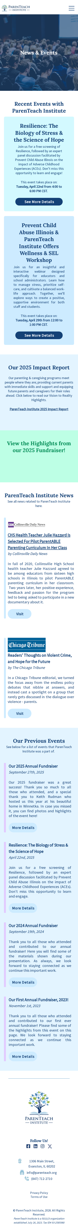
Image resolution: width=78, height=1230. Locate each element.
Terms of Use (39, 1197)
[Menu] (71, 8)
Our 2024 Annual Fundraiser (33, 925)
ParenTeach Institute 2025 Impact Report (39, 409)
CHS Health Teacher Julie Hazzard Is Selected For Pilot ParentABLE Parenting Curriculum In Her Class (39, 541)
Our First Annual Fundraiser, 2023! (39, 999)
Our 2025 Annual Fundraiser (33, 766)
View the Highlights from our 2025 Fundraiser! (39, 447)
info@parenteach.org (42, 1172)
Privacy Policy (39, 1193)
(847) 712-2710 (41, 1178)
